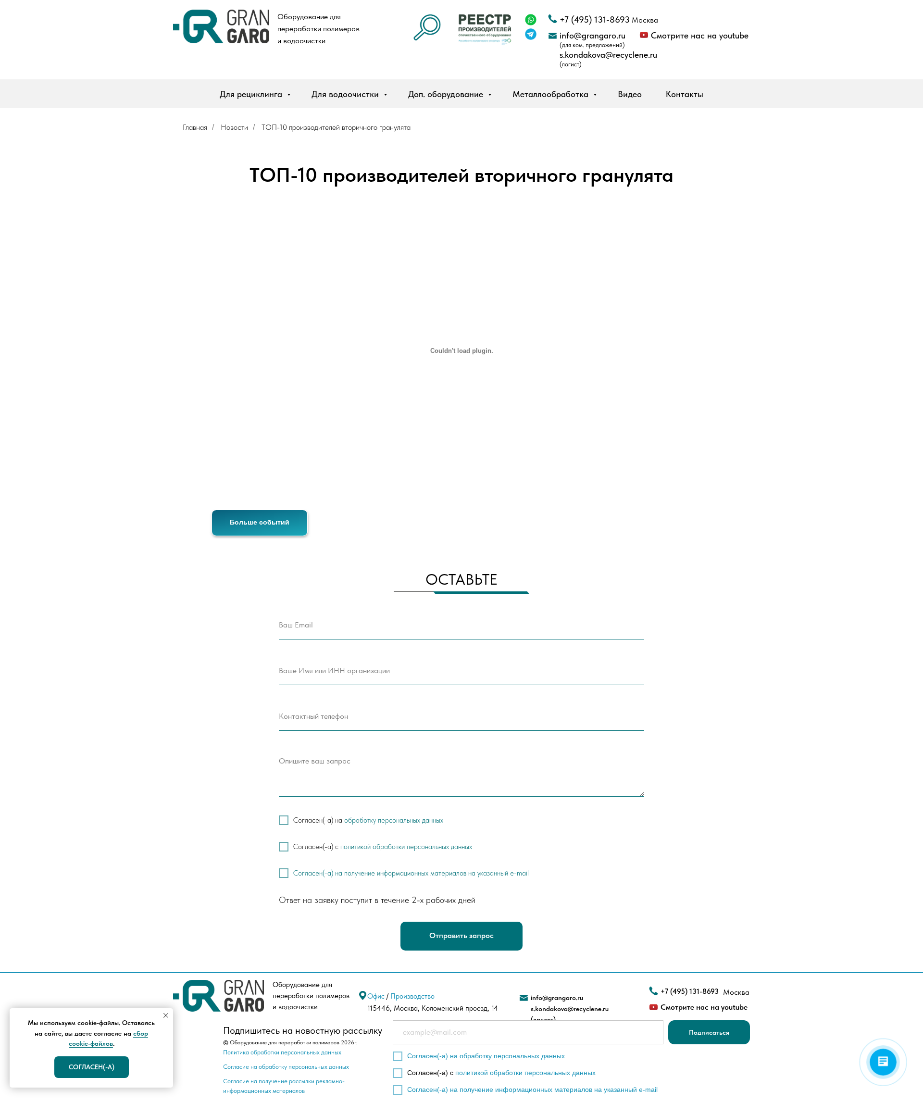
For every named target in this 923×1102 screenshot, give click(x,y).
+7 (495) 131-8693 (595, 19)
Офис (376, 996)
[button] (484, 28)
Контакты (684, 94)
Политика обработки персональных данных (282, 1052)
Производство (412, 996)
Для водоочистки (346, 94)
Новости (234, 127)
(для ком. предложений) (592, 45)
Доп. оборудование (447, 94)
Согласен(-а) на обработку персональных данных (486, 1056)
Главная (195, 127)
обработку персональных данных (393, 820)
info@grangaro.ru (592, 35)
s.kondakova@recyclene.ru (608, 55)
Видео (630, 94)
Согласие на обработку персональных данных (286, 1066)
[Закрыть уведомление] (166, 1015)
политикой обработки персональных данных (406, 846)
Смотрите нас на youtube (699, 35)
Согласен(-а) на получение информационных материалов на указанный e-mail (411, 873)
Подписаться (709, 1032)
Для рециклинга (252, 94)
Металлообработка (551, 94)
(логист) (571, 64)
